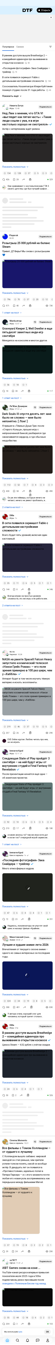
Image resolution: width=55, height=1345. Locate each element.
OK (47, 1332)
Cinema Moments (18, 1140)
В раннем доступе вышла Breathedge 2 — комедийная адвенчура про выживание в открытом (27, 1036)
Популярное (8, 47)
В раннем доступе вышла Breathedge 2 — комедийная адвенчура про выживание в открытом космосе (24, 59)
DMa (12, 515)
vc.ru (12, 651)
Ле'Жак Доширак (18, 406)
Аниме (12, 940)
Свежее (20, 47)
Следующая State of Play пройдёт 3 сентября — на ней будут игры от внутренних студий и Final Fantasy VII (27, 764)
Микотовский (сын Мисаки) (20, 937)
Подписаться (45, 107)
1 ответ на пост (10, 312)
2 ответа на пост (11, 507)
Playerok (13, 235)
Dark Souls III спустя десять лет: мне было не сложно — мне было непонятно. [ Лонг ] (26, 417)
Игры (12, 108)
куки (20, 1332)
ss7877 (13, 1260)
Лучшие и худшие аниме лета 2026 (25, 944)
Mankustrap (16, 321)
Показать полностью (14, 166)
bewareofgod (16, 750)
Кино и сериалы (16, 855)
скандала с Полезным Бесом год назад (24, 1283)
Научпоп (13, 654)
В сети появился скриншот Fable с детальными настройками (25, 526)
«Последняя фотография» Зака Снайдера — (23, 862)
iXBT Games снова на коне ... (21, 1268)
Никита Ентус (17, 105)
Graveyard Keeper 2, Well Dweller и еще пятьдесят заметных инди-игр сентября (27, 332)
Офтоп (12, 1263)
